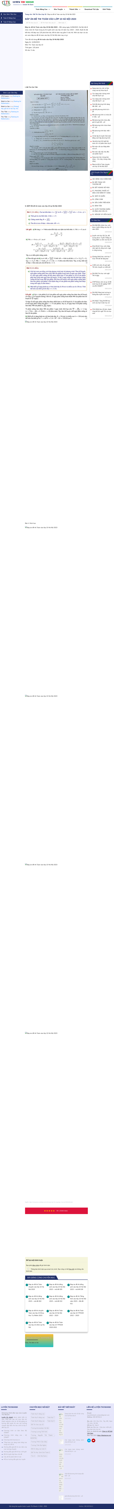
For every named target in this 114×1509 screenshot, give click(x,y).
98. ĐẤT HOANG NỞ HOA (101, 187)
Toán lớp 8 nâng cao (37, 1421)
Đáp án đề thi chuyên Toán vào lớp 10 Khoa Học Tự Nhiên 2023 (36, 1313)
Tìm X (33, 1456)
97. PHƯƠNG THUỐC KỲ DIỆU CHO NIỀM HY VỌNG (101, 192)
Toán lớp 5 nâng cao (37, 1414)
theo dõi (71, 1269)
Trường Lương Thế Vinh (39, 1432)
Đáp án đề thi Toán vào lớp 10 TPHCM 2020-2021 (56, 1324)
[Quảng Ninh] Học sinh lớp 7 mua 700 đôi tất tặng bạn (101, 257)
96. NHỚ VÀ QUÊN (98, 196)
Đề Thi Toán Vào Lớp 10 (48, 23)
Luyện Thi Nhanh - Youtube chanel (94, 1441)
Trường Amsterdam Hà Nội (40, 1428)
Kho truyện (58, 9)
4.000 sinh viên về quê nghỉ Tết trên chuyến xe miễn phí (101, 266)
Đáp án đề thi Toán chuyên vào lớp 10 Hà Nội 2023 (36, 1286)
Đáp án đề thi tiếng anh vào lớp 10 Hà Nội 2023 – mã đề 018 (78, 1286)
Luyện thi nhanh (7, 1417)
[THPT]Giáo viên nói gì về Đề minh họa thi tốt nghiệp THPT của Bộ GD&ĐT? (101, 284)
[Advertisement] (11, 57)
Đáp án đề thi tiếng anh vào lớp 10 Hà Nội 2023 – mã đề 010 (57, 1298)
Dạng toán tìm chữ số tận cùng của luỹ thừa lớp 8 (100, 89)
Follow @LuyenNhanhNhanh (89, 1441)
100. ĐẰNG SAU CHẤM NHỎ (101, 179)
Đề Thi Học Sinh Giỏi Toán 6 (40, 1452)
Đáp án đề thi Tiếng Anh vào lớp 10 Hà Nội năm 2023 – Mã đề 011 (78, 1299)
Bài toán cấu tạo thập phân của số (101, 147)
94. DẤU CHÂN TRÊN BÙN (101, 202)
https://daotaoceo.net (104, 1435)
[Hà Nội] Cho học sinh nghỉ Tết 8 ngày (101, 274)
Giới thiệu (107, 9)
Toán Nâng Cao (41, 9)
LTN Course (5, 96)
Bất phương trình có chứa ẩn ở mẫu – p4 (101, 116)
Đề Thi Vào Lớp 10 (39, 14)
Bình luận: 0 (62, 23)
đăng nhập (35, 1265)
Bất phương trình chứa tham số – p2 (101, 126)
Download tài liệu (92, 9)
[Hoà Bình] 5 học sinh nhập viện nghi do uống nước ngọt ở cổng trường (101, 248)
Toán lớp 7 (50, 1417)
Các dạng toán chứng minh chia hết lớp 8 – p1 (101, 100)
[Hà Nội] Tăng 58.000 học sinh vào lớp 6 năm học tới (101, 302)
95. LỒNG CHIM (97, 199)
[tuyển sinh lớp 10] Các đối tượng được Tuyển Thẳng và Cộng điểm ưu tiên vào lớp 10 (102, 237)
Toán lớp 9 (50, 1421)
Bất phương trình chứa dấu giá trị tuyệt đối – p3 (101, 121)
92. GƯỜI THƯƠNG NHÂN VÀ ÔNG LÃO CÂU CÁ (101, 210)
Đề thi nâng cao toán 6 (38, 1449)
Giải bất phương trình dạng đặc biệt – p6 (101, 105)
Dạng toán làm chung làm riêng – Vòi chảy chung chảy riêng (101, 159)
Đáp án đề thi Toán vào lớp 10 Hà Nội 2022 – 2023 (56, 1313)
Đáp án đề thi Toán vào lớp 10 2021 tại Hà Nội (36, 1324)
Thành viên (73, 9)
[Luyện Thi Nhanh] (18, 3)
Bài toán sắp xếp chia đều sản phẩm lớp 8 (100, 153)
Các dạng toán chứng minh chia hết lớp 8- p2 (101, 94)
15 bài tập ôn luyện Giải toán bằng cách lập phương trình (101, 137)
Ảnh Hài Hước (42, 1456)
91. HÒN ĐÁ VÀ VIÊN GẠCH (101, 214)
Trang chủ (28, 14)
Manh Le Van (5, 101)
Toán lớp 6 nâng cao (37, 1417)
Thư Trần (4, 112)
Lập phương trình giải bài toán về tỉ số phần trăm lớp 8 (101, 142)
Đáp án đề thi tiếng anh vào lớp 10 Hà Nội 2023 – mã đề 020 (57, 1286)
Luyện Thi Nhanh (31, 1506)
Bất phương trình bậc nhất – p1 (101, 132)
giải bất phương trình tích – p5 (101, 110)
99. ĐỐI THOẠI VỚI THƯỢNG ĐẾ (98, 183)
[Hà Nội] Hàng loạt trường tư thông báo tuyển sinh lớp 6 (101, 293)
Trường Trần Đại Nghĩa (38, 1445)
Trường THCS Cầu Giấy (39, 1442)
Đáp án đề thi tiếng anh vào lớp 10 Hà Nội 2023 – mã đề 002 (36, 1298)
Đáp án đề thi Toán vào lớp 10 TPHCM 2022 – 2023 (77, 1313)
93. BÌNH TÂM (97, 206)
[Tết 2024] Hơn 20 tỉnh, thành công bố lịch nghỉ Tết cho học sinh (101, 311)
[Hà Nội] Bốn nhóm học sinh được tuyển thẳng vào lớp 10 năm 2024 (101, 227)
